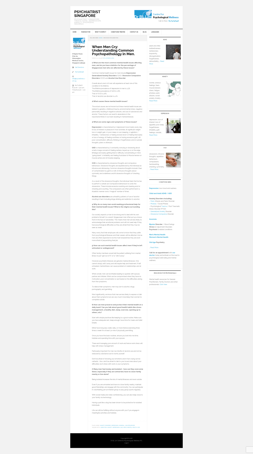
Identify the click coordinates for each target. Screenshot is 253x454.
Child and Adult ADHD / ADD (160, 193)
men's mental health (130, 427)
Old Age (152, 242)
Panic (152, 201)
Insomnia (153, 219)
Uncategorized (130, 425)
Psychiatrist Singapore (87, 14)
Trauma (164, 206)
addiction (104, 427)
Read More (153, 101)
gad (121, 427)
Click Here (163, 284)
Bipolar (152, 224)
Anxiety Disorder (105, 425)
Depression (114, 425)
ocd (138, 427)
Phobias (153, 204)
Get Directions (79, 67)
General (121, 425)
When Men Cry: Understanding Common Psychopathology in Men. (113, 50)
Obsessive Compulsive (159, 214)
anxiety (109, 427)
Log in (127, 443)
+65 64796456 (173, 21)
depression (116, 427)
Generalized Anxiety (158, 211)
